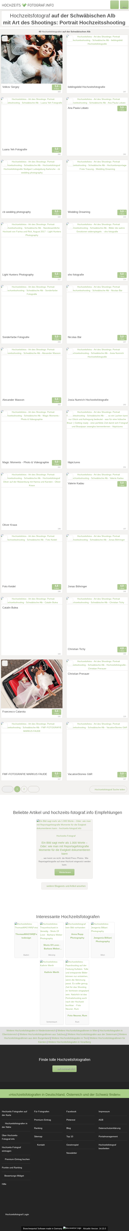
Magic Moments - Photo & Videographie (25, 462)
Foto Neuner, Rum (77, 1015)
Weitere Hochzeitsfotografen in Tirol (69, 1038)
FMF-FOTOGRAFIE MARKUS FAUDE (24, 774)
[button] (7, 789)
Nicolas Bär (74, 337)
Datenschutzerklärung (110, 1128)
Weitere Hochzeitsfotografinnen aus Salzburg (43, 1034)
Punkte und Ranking (12, 1167)
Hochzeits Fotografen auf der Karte (14, 1113)
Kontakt (41, 1145)
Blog (68, 1128)
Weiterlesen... (66, 872)
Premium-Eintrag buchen (17, 1159)
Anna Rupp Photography (77, 936)
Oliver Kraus (9, 524)
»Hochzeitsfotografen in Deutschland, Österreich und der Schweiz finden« (65, 1095)
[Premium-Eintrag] (122, 920)
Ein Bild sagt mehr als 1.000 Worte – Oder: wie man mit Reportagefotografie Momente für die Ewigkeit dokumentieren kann (64, 848)
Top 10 (69, 1136)
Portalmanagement (108, 1136)
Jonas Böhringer (77, 586)
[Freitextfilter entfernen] (114, 4)
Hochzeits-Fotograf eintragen (11, 1149)
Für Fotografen (41, 1111)
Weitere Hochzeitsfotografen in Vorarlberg (69, 1042)
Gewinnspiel (72, 1145)
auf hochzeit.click (66, 1068)
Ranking (38, 1128)
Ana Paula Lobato (78, 107)
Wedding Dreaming (79, 211)
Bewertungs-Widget (14, 1175)
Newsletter (71, 1153)
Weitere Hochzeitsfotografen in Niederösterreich (31, 1030)
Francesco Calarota (13, 711)
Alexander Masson (13, 399)
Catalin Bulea (10, 607)
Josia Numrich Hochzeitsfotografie (88, 399)
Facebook (71, 1111)
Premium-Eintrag (42, 1120)
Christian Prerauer (78, 673)
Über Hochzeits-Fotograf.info (10, 1137)
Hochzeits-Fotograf (66, 836)
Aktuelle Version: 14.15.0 (94, 1228)
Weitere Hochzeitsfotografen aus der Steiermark (92, 1034)
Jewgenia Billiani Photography (103, 939)
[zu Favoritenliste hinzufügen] (5, 38)
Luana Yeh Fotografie (14, 149)
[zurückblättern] (9, 59)
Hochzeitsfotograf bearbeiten (107, 1147)
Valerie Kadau (76, 483)
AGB (101, 1120)
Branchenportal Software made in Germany (42, 1228)
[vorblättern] (54, 59)
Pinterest (70, 1120)
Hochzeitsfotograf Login (17, 1214)
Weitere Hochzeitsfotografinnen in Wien (77, 1030)
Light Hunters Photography (18, 274)
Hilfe (4, 1184)
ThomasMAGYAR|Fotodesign (26, 936)
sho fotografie (76, 274)
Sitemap (38, 1136)
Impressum (104, 1111)
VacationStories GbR (80, 774)
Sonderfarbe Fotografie (15, 337)
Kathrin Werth (51, 972)
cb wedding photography (16, 211)
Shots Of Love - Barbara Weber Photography (51, 947)
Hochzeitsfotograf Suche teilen (109, 789)
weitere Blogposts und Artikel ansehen (66, 886)
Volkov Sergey (10, 86)
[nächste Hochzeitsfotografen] (33, 789)
